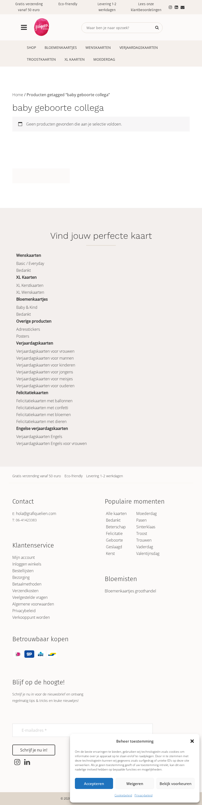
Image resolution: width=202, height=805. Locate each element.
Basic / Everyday (30, 263)
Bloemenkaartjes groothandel (130, 591)
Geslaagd (114, 546)
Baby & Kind (26, 307)
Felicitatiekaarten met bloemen (43, 414)
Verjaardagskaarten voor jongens (44, 372)
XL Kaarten (75, 59)
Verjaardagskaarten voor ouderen (45, 385)
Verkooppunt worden (31, 617)
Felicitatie (114, 533)
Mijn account (23, 557)
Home (17, 94)
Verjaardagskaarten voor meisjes (44, 379)
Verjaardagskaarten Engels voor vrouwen (51, 443)
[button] (192, 741)
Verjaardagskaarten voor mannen (45, 358)
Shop (31, 47)
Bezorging (21, 577)
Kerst (110, 553)
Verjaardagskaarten (138, 47)
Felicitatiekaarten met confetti (42, 407)
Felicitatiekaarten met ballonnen (44, 400)
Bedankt (23, 270)
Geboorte (114, 540)
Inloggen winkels (26, 564)
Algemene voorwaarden (33, 604)
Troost (141, 533)
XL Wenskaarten (30, 292)
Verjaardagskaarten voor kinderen (45, 365)
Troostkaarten (41, 59)
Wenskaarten (98, 47)
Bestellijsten (23, 570)
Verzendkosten (25, 590)
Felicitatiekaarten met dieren (41, 421)
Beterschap (116, 527)
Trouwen (144, 540)
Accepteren (94, 783)
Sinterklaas (145, 527)
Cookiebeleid (123, 795)
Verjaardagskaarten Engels (39, 436)
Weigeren (134, 783)
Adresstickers (28, 329)
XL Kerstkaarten (29, 285)
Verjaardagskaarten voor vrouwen (45, 351)
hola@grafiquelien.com (36, 513)
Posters (22, 336)
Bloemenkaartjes (61, 47)
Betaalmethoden (26, 584)
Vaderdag (144, 546)
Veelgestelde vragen (30, 597)
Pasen (141, 520)
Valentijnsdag (147, 553)
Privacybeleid (143, 795)
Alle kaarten (116, 513)
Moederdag (104, 59)
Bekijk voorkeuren (175, 783)
